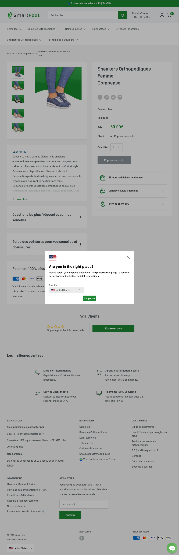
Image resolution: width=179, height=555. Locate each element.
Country (53, 285)
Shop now (89, 298)
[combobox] (60, 290)
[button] (128, 257)
